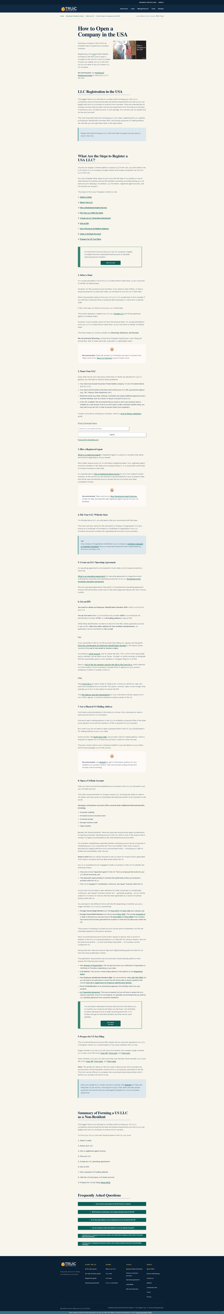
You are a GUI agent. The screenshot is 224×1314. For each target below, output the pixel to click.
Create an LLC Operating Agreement (95, 218)
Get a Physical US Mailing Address (94, 229)
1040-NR (104, 1053)
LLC (94, 54)
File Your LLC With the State (91, 213)
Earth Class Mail (100, 737)
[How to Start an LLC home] (69, 9)
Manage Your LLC (143, 8)
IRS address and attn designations (95, 695)
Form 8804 (117, 917)
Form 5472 (115, 911)
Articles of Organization (93, 965)
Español (149, 1283)
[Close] (223, 1312)
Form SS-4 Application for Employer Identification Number (102, 645)
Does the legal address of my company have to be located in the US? (113, 1220)
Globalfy (102, 762)
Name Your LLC (86, 202)
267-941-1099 (137, 977)
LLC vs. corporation (112, 1283)
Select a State (86, 197)
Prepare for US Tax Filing (90, 239)
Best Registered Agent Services (124, 496)
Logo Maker (130, 1284)
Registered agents (91, 1278)
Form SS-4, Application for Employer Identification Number (109, 983)
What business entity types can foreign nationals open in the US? (113, 1212)
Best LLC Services (104, 358)
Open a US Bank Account (90, 234)
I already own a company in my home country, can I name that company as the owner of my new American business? (112, 1235)
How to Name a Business (130, 414)
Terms (149, 1292)
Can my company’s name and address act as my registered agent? (113, 1228)
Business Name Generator (134, 1269)
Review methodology (153, 1273)
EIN (110, 977)
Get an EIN (84, 223)
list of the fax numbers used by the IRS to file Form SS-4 (108, 665)
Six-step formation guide (93, 1273)
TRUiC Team (160, 16)
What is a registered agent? (89, 455)
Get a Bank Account (110, 1023)
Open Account (110, 262)
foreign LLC (119, 314)
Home (62, 16)
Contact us (150, 1278)
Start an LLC (124, 8)
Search (161, 2)
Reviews (161, 8)
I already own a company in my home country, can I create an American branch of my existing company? (111, 1243)
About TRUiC (151, 1269)
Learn (133, 8)
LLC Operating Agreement (90, 992)
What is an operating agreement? (92, 576)
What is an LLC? (111, 1269)
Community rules (152, 1287)
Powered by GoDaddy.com (88, 440)
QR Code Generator (132, 1289)
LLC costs (109, 1273)
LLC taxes (109, 1278)
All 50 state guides (91, 1269)
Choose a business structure (132, 1274)
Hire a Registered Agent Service (93, 208)
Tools (153, 8)
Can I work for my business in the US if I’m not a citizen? (113, 1204)
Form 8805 (129, 917)
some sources (94, 654)
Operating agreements (92, 1283)
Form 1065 (121, 914)
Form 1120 (126, 911)
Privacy (149, 1297)
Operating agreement (132, 1279)
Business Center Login (147, 2)
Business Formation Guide (75, 16)
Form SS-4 (87, 684)
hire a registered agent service (107, 474)
